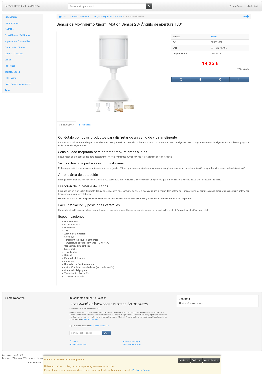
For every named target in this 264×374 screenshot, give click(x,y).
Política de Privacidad (90, 319)
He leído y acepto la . (91, 326)
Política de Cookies (141, 370)
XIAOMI (214, 36)
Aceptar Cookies (211, 360)
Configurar (184, 360)
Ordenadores (11, 17)
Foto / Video (10, 78)
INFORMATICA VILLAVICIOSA (22, 6)
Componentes (11, 23)
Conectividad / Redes (15, 47)
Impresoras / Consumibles (17, 41)
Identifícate (237, 6)
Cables (8, 59)
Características (66, 124)
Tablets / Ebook (12, 72)
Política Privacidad (78, 344)
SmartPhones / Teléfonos (17, 35)
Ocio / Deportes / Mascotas (18, 84)
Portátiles (9, 29)
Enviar (106, 333)
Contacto (254, 6)
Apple (7, 90)
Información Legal (131, 341)
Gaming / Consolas (14, 53)
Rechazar (196, 360)
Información (85, 124)
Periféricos (10, 66)
